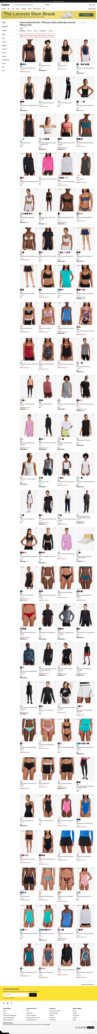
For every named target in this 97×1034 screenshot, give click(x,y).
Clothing (29, 30)
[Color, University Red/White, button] (30, 214)
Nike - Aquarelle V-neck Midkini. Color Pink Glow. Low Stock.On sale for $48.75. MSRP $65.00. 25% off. (48, 318)
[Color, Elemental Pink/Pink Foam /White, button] (25, 553)
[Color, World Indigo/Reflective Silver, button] (42, 439)
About (4, 1011)
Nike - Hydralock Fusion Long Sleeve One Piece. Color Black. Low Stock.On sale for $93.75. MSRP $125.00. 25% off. (67, 960)
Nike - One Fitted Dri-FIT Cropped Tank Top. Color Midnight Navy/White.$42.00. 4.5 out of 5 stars (85, 56)
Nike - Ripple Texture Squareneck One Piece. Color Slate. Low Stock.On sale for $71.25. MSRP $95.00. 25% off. (48, 960)
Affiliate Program (54, 1013)
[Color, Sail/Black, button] (23, 439)
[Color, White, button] (80, 64)
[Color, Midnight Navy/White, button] (84, 102)
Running (75, 1017)
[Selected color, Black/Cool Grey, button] (77, 102)
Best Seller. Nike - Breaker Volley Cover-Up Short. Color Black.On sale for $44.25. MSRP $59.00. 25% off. (29, 847)
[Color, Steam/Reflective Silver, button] (25, 400)
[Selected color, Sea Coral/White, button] (59, 139)
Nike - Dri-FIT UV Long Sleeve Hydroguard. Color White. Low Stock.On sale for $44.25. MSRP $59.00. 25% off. (67, 169)
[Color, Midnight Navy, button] (86, 64)
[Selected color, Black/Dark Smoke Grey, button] (21, 102)
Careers (5, 1013)
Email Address (7, 994)
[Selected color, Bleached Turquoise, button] (21, 743)
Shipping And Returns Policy (33, 1017)
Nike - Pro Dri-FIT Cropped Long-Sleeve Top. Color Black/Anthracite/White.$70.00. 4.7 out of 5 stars (48, 545)
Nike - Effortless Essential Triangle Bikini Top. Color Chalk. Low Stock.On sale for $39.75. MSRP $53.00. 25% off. (29, 244)
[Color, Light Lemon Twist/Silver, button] (42, 214)
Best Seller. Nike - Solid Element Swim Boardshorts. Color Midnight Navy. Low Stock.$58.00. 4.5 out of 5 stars (85, 244)
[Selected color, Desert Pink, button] (77, 892)
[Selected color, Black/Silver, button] (40, 214)
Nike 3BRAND (42, 30)
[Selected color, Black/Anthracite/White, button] (40, 553)
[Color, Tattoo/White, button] (44, 139)
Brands (74, 1011)
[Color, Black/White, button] (88, 64)
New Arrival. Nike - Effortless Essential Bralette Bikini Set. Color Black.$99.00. (67, 736)
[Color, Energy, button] (23, 139)
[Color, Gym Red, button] (82, 139)
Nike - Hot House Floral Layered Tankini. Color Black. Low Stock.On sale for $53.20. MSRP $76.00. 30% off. (67, 355)
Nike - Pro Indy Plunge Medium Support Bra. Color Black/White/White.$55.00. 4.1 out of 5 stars (29, 545)
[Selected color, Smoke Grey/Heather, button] (59, 400)
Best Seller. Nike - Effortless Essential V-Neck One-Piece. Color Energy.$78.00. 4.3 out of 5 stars (48, 922)
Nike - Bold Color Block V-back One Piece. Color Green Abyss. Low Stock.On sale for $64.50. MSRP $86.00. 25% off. (29, 960)
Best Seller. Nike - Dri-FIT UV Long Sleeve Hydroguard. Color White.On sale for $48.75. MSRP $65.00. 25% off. (85, 922)
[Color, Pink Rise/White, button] (32, 214)
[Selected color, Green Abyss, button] (77, 139)
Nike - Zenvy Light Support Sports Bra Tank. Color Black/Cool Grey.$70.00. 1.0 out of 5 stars (85, 93)
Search (48, 4)
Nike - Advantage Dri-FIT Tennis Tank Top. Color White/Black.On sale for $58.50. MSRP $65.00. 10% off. (67, 470)
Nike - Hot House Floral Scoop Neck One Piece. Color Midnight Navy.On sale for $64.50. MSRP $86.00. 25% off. (85, 960)
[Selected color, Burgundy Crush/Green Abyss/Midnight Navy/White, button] (21, 667)
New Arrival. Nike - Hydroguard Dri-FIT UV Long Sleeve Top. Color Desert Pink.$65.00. (48, 169)
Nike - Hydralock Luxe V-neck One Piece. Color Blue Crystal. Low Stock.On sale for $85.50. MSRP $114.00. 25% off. (85, 811)
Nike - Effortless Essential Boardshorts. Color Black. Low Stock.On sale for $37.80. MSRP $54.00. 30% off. (67, 847)
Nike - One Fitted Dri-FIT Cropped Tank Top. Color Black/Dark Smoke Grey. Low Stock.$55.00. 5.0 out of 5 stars (29, 93)
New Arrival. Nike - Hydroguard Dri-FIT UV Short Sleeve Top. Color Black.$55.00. (48, 244)
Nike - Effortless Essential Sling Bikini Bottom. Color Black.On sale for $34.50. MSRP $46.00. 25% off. (67, 583)
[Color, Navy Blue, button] (23, 290)
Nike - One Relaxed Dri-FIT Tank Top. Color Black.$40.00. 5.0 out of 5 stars (85, 432)
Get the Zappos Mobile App (9, 1015)
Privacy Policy (46, 1024)
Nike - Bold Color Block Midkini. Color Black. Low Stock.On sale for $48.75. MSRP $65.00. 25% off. (29, 318)
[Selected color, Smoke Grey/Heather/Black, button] (77, 363)
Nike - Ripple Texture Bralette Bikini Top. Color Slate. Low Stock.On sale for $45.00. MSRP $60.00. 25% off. (85, 206)
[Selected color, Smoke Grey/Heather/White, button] (40, 478)
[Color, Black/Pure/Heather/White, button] (42, 515)
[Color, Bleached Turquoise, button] (65, 178)
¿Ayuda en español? (31, 1015)
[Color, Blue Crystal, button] (23, 64)
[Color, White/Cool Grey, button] (80, 102)
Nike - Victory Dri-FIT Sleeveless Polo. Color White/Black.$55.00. (29, 507)
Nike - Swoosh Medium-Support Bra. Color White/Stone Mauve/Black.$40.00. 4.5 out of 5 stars (29, 206)
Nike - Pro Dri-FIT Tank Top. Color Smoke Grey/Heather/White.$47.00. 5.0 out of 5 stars (48, 470)
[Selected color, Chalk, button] (21, 252)
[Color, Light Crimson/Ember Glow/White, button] (44, 553)
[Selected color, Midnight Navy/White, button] (77, 64)
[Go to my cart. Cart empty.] (94, 5)
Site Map (52, 1015)
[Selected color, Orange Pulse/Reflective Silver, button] (21, 400)
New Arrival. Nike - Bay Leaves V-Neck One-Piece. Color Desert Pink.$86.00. (85, 884)
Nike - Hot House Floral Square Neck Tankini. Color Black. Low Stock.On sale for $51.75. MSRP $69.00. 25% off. (85, 318)
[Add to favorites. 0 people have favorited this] (37, 40)
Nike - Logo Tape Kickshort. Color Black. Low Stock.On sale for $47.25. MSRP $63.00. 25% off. (29, 884)
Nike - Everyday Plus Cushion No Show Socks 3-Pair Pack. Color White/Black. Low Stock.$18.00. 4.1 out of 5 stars (85, 545)
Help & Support (92, 8)
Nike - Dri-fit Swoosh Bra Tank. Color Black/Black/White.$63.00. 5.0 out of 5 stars (48, 56)
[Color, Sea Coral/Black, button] (63, 478)
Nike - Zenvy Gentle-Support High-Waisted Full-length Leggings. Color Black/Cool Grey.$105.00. (85, 774)
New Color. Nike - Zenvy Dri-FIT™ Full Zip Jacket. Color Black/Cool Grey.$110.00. (48, 698)
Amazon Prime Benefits (8, 1017)
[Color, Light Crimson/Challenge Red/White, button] (23, 553)
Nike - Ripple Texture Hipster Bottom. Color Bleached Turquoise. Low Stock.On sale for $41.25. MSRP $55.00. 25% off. (48, 884)
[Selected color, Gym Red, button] (21, 629)
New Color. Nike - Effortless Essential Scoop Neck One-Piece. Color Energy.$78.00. (29, 922)
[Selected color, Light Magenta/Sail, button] (21, 439)
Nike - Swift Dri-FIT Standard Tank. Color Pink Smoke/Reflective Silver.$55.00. (48, 393)
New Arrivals (76, 1015)
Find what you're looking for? (87, 984)
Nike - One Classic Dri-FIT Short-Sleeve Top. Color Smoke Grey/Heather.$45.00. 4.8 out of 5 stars (67, 393)
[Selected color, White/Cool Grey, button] (40, 139)
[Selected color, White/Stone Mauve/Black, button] (21, 214)
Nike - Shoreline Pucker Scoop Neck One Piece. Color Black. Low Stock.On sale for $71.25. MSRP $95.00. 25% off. (48, 847)
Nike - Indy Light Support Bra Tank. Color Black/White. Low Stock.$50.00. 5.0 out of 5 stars (29, 811)
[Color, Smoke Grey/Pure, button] (63, 252)
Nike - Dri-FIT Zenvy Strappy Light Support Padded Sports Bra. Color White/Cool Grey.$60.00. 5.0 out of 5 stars (48, 131)
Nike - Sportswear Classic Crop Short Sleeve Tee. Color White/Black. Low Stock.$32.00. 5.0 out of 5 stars (67, 432)
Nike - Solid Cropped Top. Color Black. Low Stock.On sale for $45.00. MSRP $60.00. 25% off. (67, 56)
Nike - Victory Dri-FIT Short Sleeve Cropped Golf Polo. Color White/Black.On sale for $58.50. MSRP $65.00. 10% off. (67, 507)
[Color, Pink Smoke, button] (67, 252)
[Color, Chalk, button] (61, 214)
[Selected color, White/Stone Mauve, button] (59, 252)
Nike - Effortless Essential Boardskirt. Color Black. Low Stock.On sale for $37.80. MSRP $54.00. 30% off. (85, 847)
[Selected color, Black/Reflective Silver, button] (77, 400)
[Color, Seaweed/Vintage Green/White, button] (42, 553)
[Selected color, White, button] (59, 178)
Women (50, 30)
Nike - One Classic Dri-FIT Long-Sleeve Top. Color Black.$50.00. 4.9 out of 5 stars (85, 621)
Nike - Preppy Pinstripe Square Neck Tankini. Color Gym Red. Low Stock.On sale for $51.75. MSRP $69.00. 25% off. (29, 355)
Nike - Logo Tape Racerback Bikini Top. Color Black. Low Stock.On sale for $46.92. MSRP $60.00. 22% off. (29, 56)
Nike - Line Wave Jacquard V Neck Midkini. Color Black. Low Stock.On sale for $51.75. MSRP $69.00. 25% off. (48, 281)
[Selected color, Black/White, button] (40, 515)
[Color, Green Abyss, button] (80, 743)
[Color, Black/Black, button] (61, 252)
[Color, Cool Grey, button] (25, 64)
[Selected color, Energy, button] (59, 290)
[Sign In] (90, 5)
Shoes (74, 1019)
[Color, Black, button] (82, 64)
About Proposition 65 (31, 1019)
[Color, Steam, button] (61, 439)
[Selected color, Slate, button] (77, 214)
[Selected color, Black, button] (21, 64)
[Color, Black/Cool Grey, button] (46, 139)
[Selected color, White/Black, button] (59, 439)
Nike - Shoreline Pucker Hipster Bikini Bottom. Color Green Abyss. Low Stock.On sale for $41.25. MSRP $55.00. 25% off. (85, 583)
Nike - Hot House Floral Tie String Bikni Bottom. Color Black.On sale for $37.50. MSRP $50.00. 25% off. (67, 884)
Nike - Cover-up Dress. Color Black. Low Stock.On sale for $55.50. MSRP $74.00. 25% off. (85, 169)
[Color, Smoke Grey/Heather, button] (84, 64)
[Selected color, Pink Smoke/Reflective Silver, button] (40, 400)
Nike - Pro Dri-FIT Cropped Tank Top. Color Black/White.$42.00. (67, 93)
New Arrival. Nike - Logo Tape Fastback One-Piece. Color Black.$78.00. (48, 811)
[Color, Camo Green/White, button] (42, 706)
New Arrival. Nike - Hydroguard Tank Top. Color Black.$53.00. (29, 131)
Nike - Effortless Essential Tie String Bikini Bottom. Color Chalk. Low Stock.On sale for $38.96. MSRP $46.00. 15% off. (48, 583)
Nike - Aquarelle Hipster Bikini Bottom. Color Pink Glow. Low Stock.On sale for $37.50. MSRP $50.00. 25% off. (48, 736)
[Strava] (11, 1003)
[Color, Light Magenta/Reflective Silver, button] (82, 400)
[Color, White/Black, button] (80, 363)
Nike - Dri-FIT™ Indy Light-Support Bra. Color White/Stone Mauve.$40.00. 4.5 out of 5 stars (67, 244)
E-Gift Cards (53, 1019)
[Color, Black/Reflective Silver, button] (23, 400)
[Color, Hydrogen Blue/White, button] (82, 102)
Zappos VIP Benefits (8, 1019)
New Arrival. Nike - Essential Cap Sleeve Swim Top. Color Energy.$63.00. (67, 281)
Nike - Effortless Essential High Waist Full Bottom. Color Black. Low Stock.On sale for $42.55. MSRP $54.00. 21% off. (29, 774)
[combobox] (28, 5)
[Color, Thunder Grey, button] (69, 252)
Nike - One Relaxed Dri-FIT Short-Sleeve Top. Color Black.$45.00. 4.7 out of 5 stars (48, 621)
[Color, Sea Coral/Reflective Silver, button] (80, 400)
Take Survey (52, 1017)
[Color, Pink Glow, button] (67, 178)
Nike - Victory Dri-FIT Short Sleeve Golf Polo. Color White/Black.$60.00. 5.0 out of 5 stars (85, 470)
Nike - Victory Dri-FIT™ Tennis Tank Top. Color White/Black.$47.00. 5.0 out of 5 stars (29, 470)
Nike (35, 30)
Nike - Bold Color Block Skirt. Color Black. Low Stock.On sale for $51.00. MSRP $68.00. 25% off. (48, 774)
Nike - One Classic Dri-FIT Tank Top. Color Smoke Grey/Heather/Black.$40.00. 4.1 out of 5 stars (85, 355)
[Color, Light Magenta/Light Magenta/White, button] (65, 252)
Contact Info (29, 1013)
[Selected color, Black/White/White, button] (21, 553)
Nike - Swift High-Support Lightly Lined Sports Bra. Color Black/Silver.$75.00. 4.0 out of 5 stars (48, 206)
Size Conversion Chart (55, 1011)
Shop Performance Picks (59, 1)
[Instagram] (4, 1003)
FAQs (27, 1011)
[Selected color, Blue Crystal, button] (77, 819)
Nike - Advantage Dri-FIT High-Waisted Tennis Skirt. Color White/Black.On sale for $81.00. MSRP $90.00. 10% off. (85, 698)
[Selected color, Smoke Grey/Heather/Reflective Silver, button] (59, 629)
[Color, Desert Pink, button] (23, 178)
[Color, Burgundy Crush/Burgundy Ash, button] (23, 102)
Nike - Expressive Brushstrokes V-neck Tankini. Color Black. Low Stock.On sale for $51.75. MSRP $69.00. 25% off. (48, 355)
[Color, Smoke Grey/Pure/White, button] (23, 214)
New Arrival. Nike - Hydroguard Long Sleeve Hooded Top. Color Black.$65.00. (29, 169)
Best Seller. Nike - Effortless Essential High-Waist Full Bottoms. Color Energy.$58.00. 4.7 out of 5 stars (85, 736)
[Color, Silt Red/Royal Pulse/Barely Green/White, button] (23, 667)
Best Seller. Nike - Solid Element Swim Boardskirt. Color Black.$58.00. (29, 281)
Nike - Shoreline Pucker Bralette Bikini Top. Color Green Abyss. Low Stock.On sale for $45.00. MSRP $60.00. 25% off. (85, 131)
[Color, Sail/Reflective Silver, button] (44, 439)
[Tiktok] (7, 1003)
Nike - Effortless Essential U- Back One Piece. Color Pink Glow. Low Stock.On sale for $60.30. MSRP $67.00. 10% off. (67, 811)
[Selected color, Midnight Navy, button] (77, 252)
